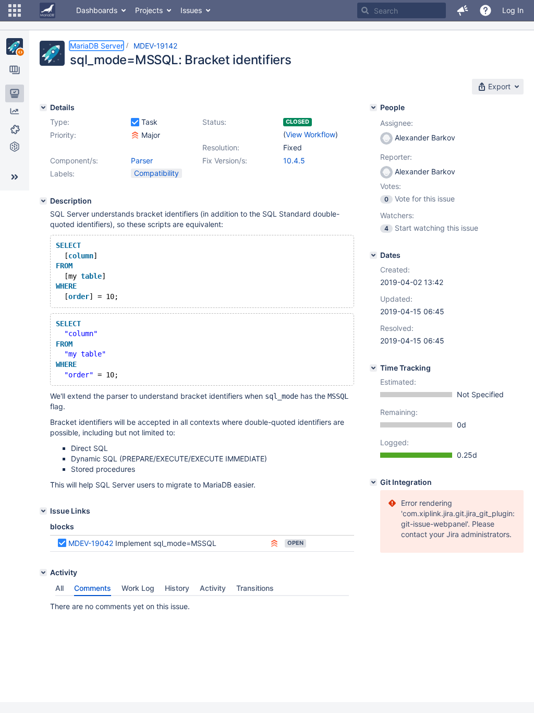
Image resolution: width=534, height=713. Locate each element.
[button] (14, 10)
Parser (142, 160)
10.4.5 (294, 160)
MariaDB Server (96, 45)
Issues (191, 10)
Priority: (63, 134)
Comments (92, 588)
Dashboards (96, 10)
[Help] (485, 10)
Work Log (138, 588)
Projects (149, 10)
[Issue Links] (43, 511)
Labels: (62, 173)
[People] (373, 107)
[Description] (43, 201)
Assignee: (396, 122)
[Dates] (373, 255)
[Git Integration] (373, 482)
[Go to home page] (47, 10)
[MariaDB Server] (14, 46)
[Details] (43, 107)
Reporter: (396, 156)
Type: (59, 121)
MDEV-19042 (90, 543)
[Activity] (43, 572)
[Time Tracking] (373, 368)
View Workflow (310, 134)
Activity (213, 588)
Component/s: (74, 160)
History (177, 588)
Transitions (255, 588)
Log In (513, 10)
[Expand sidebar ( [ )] (14, 177)
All (59, 588)
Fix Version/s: (224, 160)
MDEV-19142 (155, 45)
